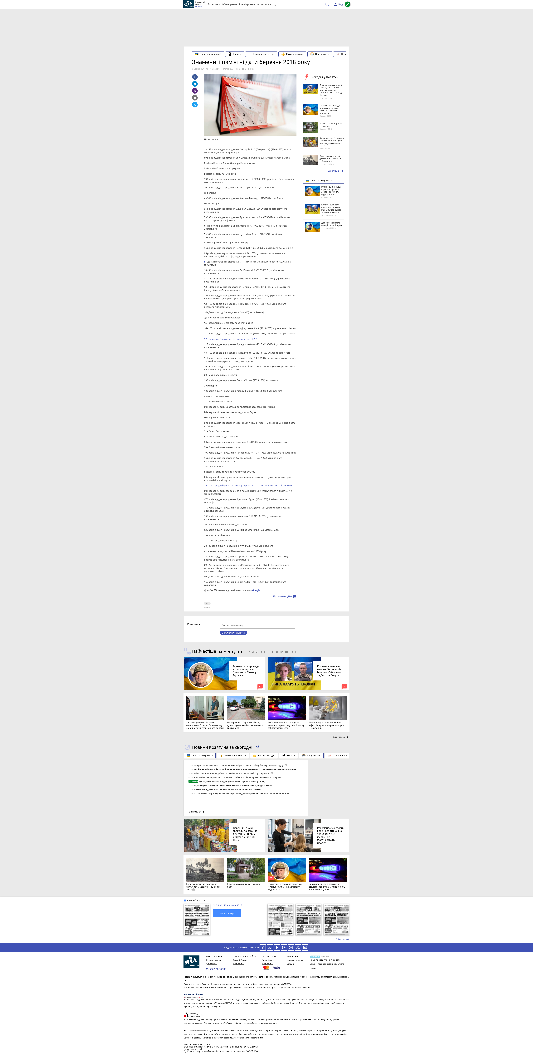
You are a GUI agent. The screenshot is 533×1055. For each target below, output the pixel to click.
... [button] (275, 4)
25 (205, 485)
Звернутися (238, 963)
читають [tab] (257, 651)
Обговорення (229, 4)
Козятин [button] (199, 6)
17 (205, 339)
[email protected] (193, 1049)
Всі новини (214, 4)
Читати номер (227, 913)
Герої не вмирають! (210, 54)
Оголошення (348, 54)
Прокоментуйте (284, 596)
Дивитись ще (336, 171)
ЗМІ (207, 603)
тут (185, 980)
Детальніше (211, 963)
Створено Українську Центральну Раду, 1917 (232, 339)
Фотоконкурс (264, 4)
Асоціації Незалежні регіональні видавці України (226, 984)
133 (251, 69)
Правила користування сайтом (325, 960)
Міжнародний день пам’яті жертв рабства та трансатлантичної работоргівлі (250, 485)
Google (256, 590)
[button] (257, 747)
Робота (237, 54)
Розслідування (247, 4)
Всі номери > (343, 939)
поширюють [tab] (284, 651)
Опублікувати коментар (233, 632)
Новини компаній (295, 960)
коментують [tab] (231, 651)
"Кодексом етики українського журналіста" (237, 976)
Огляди (290, 964)
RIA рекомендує (294, 54)
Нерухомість (322, 54)
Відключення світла (263, 54)
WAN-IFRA (286, 984)
